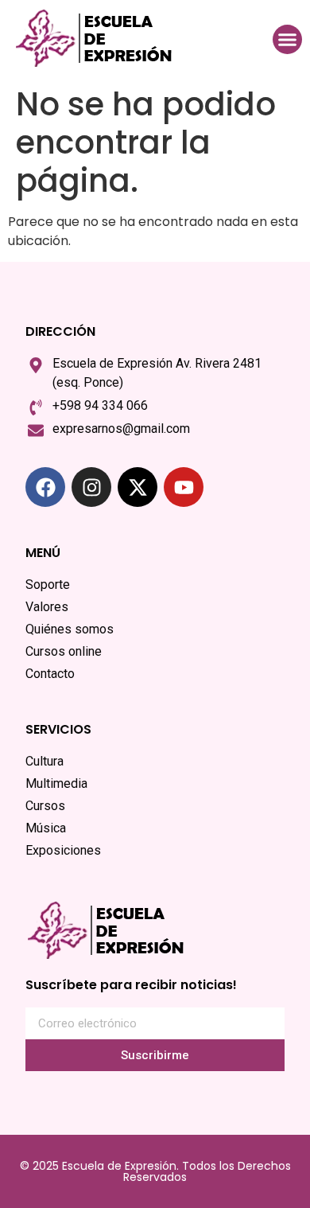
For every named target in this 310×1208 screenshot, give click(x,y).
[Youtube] (183, 487)
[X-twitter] (137, 487)
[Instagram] (91, 487)
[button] (288, 40)
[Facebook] (45, 487)
